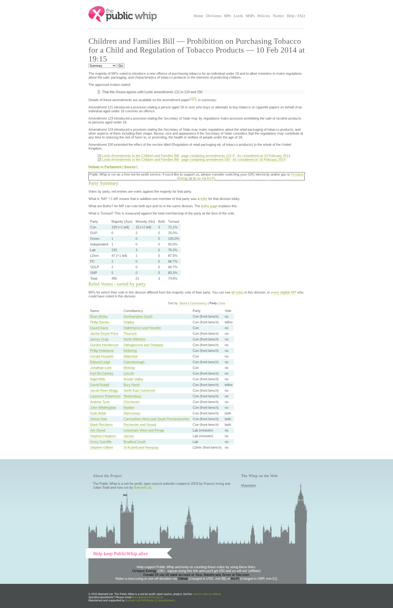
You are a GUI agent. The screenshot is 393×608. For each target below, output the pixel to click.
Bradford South (134, 442)
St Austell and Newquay (141, 447)
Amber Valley (133, 379)
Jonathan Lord (100, 368)
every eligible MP (283, 292)
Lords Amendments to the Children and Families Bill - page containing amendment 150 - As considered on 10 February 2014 (193, 159)
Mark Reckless (101, 425)
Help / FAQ (296, 16)
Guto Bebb (98, 413)
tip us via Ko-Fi (204, 178)
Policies (263, 16)
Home (198, 16)
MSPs (250, 16)
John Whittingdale (103, 407)
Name (183, 303)
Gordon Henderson (104, 345)
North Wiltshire (134, 339)
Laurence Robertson (105, 396)
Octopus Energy (144, 571)
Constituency (198, 303)
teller (203, 199)
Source (130, 167)
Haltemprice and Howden (142, 328)
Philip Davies (99, 322)
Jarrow (128, 436)
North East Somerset (139, 390)
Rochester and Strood (139, 425)
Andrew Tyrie (100, 402)
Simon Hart (98, 419)
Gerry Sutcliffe (100, 442)
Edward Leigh (100, 362)
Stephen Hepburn (103, 436)
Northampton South (137, 316)
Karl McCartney (101, 373)
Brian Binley (99, 316)
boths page (209, 206)
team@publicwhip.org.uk (147, 597)
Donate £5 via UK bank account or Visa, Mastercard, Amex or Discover (196, 575)
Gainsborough (133, 362)
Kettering (130, 351)
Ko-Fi (235, 578)
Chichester (131, 402)
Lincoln (128, 373)
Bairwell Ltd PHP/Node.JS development (149, 600)
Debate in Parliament (104, 167)
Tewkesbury (132, 396)
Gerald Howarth (101, 356)
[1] (191, 98)
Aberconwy (131, 413)
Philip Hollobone (102, 351)
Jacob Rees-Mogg (104, 390)
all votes (237, 292)
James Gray (99, 339)
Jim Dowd (97, 430)
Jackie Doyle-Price (104, 333)
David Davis (99, 328)
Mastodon (248, 485)
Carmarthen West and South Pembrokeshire (156, 419)
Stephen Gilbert (101, 447)
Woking (129, 368)
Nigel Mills (97, 379)
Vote (222, 303)
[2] (194, 98)
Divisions (214, 16)
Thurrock (130, 333)
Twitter (278, 16)
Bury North (131, 385)
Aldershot (130, 356)
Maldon (128, 407)
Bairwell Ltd (142, 487)
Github (183, 578)
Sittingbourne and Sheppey (143, 345)
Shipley (128, 322)
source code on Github (207, 594)
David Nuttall (99, 385)
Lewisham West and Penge (143, 430)
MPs (227, 16)
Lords (238, 16)
